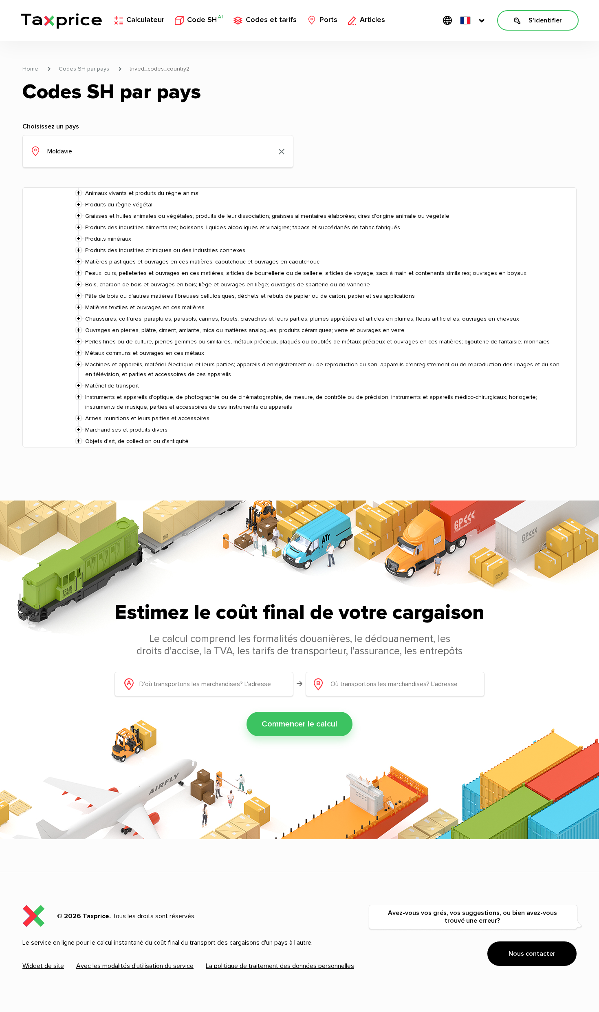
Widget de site (43, 966)
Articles (372, 20)
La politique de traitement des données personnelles (280, 966)
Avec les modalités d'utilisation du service (135, 966)
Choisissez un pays (50, 126)
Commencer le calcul (299, 724)
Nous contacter (532, 953)
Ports (328, 20)
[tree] (299, 317)
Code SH (205, 20)
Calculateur (145, 20)
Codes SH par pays (84, 69)
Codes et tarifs (271, 20)
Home (30, 69)
